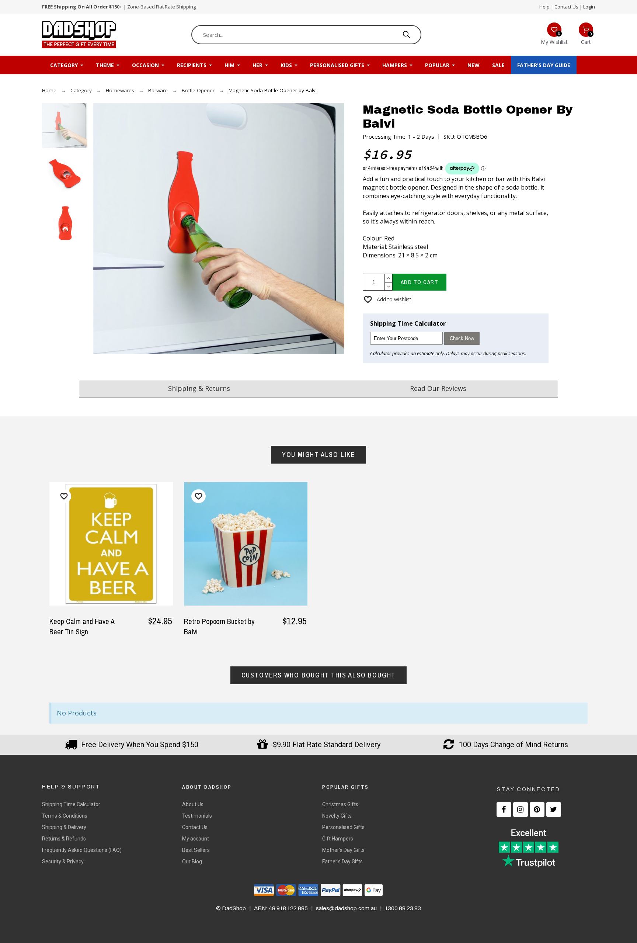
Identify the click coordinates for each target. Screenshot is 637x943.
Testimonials (197, 816)
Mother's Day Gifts (343, 850)
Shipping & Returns (199, 388)
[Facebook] (504, 809)
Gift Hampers (337, 839)
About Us (192, 804)
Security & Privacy (63, 861)
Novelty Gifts (337, 816)
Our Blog (192, 861)
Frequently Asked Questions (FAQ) (82, 850)
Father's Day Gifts (342, 861)
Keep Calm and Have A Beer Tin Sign (81, 626)
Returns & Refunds (64, 839)
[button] (387, 299)
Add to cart (420, 282)
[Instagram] (520, 809)
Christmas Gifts (340, 804)
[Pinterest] (537, 809)
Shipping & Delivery (64, 827)
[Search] (406, 34)
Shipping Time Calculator (71, 804)
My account (195, 839)
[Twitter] (553, 809)
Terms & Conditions (64, 816)
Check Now (462, 338)
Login (589, 6)
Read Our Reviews (438, 388)
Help (544, 6)
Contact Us (566, 6)
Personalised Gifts (343, 827)
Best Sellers (196, 850)
